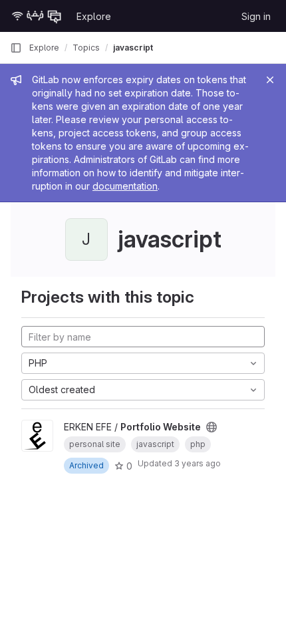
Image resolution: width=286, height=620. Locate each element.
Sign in (256, 16)
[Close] (270, 80)
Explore (93, 16)
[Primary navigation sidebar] (16, 48)
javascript (133, 48)
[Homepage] (36, 16)
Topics (86, 48)
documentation (125, 186)
